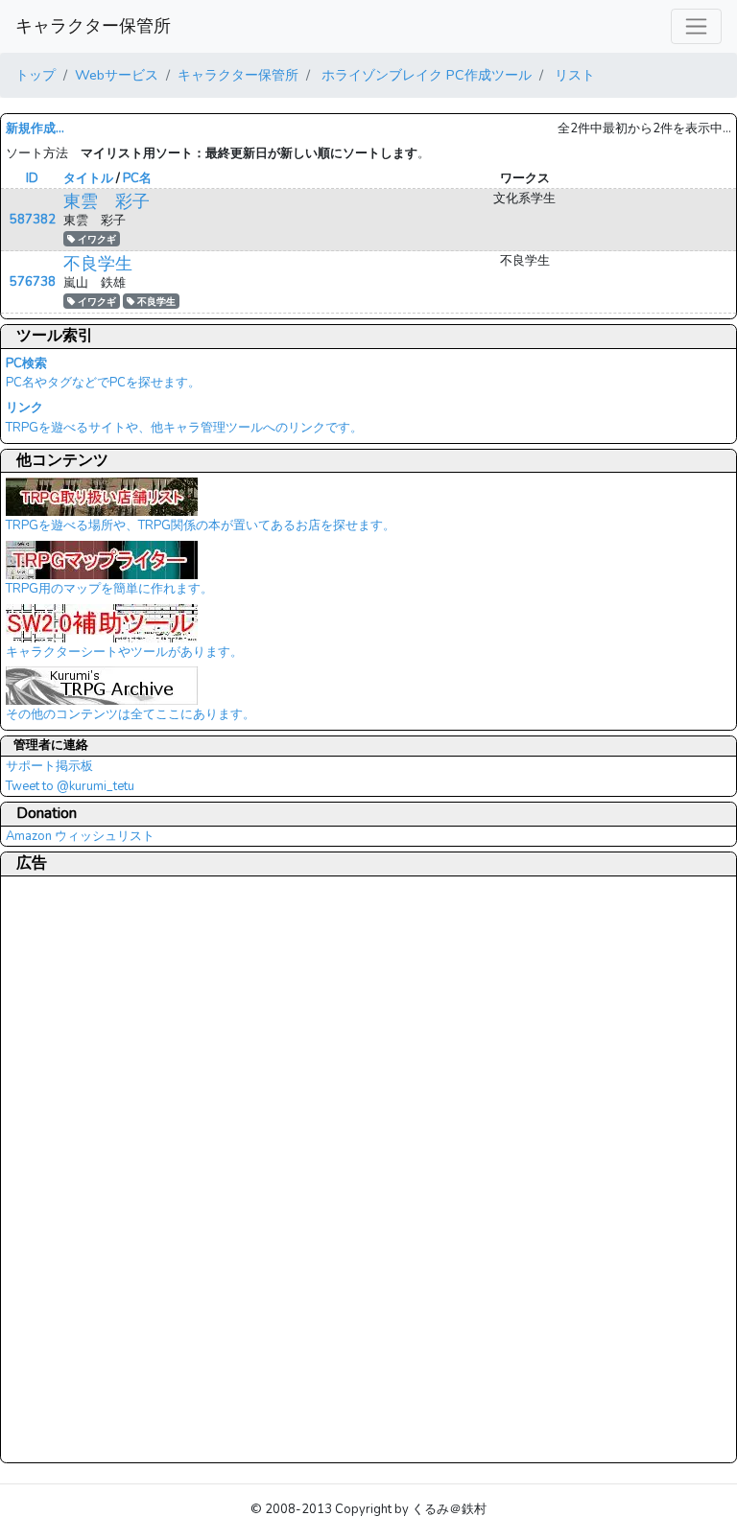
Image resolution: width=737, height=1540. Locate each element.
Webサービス (116, 74)
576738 (33, 282)
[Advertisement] (82, 1169)
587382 (33, 219)
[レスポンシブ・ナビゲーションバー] (696, 26)
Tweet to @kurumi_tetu (70, 786)
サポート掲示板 (49, 766)
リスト (573, 74)
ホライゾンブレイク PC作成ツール (425, 74)
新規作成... (35, 128)
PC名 (137, 178)
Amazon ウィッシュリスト (80, 836)
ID (32, 178)
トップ (35, 74)
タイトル (88, 178)
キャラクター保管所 (93, 25)
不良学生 (97, 263)
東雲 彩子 (106, 201)
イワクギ (95, 239)
